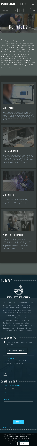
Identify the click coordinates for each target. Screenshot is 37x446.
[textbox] (9, 10)
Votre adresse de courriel (12, 385)
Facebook (21, 10)
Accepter (24, 443)
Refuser (12, 443)
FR (29, 10)
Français (4, 427)
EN (34, 10)
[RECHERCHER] (16, 10)
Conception (9, 107)
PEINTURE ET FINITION (14, 235)
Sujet (5, 392)
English (11, 427)
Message (6, 400)
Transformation (11, 150)
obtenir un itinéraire (17, 351)
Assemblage (9, 195)
